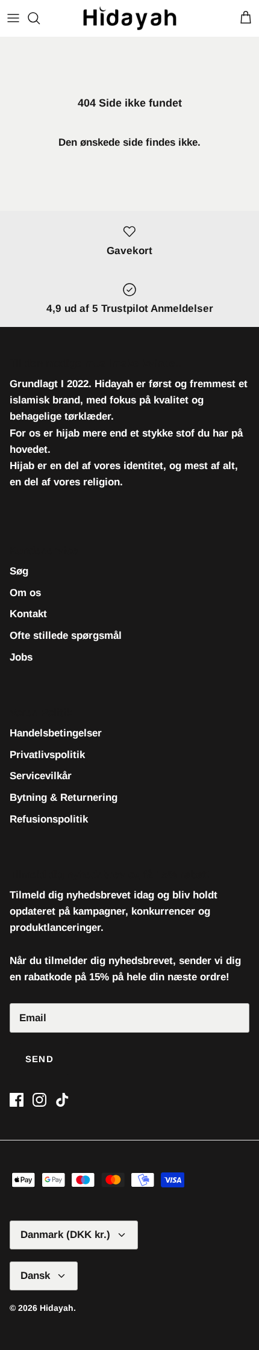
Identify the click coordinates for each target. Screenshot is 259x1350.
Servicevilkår (41, 776)
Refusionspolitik (49, 819)
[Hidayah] (129, 18)
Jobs (21, 657)
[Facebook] (16, 1100)
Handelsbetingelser (56, 733)
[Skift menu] (13, 18)
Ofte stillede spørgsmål (66, 635)
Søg (19, 571)
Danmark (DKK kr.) (65, 1234)
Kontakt (28, 614)
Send (39, 1059)
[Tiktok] (62, 1100)
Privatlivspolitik (47, 755)
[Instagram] (39, 1100)
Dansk (35, 1275)
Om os (25, 593)
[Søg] (40, 18)
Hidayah (56, 1308)
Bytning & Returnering (63, 797)
